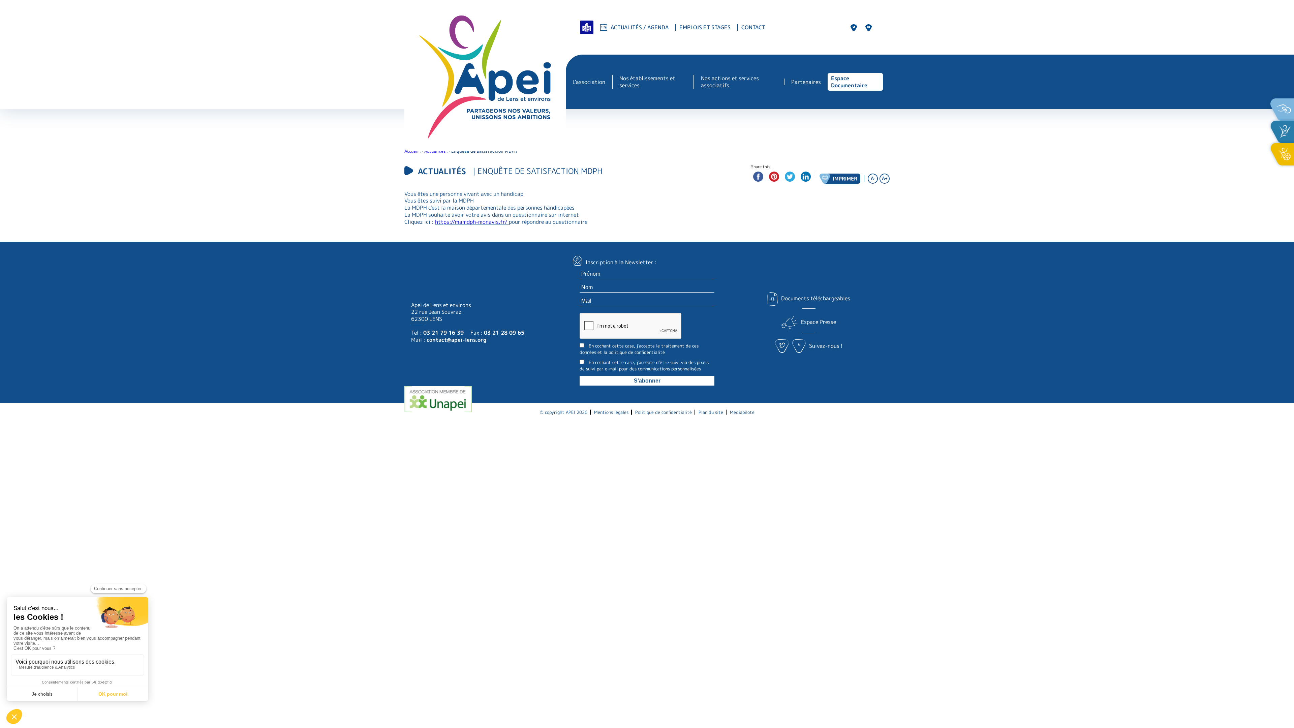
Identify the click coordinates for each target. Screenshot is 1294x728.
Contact (753, 27)
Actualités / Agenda (640, 27)
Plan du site (711, 412)
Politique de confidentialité (663, 412)
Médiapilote (742, 412)
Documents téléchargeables (815, 298)
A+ (885, 178)
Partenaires (806, 82)
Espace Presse (818, 322)
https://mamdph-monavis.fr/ (471, 221)
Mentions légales (611, 412)
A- (873, 178)
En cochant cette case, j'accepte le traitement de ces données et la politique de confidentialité (639, 349)
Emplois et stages (705, 27)
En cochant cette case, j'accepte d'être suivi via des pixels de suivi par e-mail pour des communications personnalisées (644, 365)
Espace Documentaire (849, 81)
